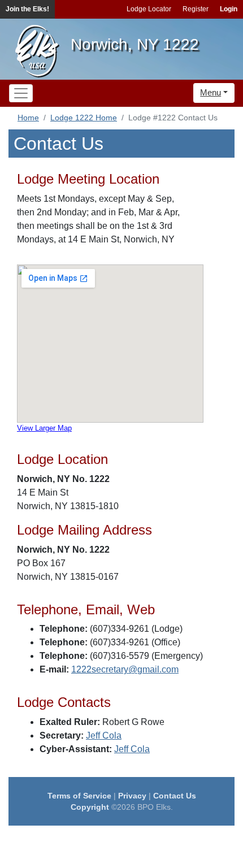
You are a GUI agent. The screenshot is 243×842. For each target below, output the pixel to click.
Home (28, 117)
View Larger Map (44, 428)
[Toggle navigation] (21, 93)
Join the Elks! (27, 9)
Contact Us (174, 795)
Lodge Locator (149, 9)
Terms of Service (79, 795)
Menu (210, 92)
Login (228, 9)
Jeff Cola (104, 735)
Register (196, 9)
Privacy (132, 795)
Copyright (90, 806)
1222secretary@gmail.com (125, 669)
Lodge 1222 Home (83, 117)
